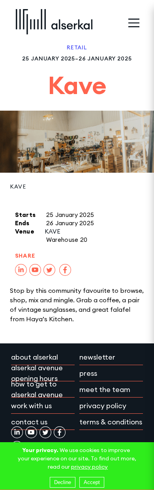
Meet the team (104, 389)
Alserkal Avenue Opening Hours (37, 373)
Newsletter (97, 357)
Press (88, 373)
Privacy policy (102, 405)
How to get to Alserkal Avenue (37, 389)
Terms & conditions (110, 421)
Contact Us (29, 421)
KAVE (18, 186)
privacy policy (89, 466)
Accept (92, 482)
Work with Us (31, 405)
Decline (62, 482)
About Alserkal (34, 357)
